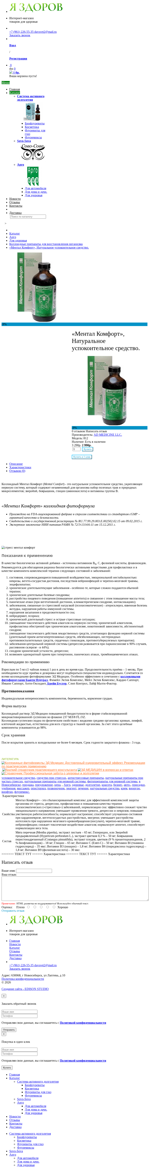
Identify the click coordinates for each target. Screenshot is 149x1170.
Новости (15, 198)
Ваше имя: (8, 870)
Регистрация (18, 58)
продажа (28, 784)
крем (124, 788)
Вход (12, 45)
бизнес (117, 784)
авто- (127, 784)
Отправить (9, 1029)
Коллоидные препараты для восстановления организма (46, 244)
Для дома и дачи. (36, 191)
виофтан (7, 791)
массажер (23, 788)
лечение (83, 788)
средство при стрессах (51, 777)
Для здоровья (33, 195)
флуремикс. (22, 791)
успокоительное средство (18, 777)
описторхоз (38, 788)
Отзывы (14, 202)
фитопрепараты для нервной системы (112, 781)
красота (107, 784)
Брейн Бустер (57, 683)
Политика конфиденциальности (23, 978)
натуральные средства (104, 788)
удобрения (8, 788)
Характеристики (20, 467)
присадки (138, 784)
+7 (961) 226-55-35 (21, 31)
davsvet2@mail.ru (45, 31)
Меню (6, 82)
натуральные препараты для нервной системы (55, 781)
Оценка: (7, 907)
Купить (88, 449)
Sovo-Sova (24, 141)
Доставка (15, 212)
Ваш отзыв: (9, 874)
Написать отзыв (96, 431)
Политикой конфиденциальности (83, 1022)
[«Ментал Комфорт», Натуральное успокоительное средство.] (37, 320)
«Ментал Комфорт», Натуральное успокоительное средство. (49, 247)
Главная (14, 89)
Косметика (32, 127)
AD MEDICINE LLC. (108, 434)
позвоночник (56, 788)
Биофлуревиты (35, 123)
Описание (16, 463)
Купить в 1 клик (81, 456)
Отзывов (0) (17, 470)
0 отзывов (78, 431)
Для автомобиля (35, 188)
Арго (20, 164)
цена (57, 784)
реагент (71, 788)
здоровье (78, 784)
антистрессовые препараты (86, 777)
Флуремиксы (33, 137)
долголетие (92, 784)
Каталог (14, 92)
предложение (44, 784)
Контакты (15, 205)
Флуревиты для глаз (38, 1092)
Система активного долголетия (30, 98)
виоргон (134, 788)
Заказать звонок (19, 35)
